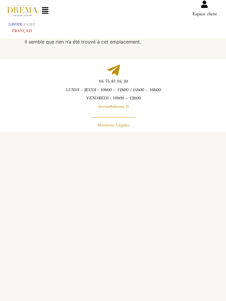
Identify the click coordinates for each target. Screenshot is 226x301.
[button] (45, 10)
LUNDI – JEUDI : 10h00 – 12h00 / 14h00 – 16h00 (113, 89)
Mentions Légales (113, 125)
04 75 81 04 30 (113, 81)
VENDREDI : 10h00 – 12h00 (113, 98)
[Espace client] (204, 4)
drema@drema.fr (113, 106)
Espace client (204, 13)
